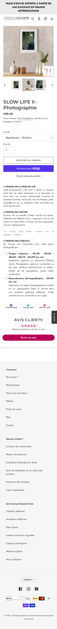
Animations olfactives (16, 519)
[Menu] (52, 18)
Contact (9, 425)
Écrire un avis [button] (28, 337)
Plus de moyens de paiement (29, 175)
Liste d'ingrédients (15, 490)
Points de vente (13, 409)
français (27, 579)
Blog (8, 417)
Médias (9, 401)
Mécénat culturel (14, 551)
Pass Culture (12, 527)
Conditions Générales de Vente (21, 462)
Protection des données (17, 482)
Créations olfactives (15, 511)
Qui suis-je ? (12, 377)
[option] (16, 84)
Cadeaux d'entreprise (16, 543)
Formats (6, 132)
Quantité (6, 144)
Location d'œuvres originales (20, 535)
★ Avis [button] (54, 317)
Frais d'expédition (25, 118)
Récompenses (12, 385)
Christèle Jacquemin (19, 615)
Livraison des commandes (18, 446)
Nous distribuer (13, 559)
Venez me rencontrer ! (17, 393)
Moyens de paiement (16, 454)
